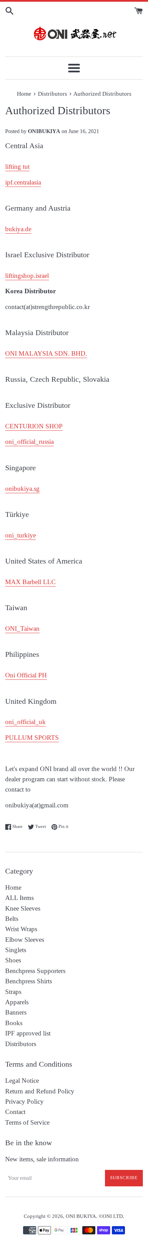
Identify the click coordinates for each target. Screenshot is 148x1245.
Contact (15, 1111)
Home (13, 887)
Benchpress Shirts (28, 981)
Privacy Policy (24, 1101)
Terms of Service (27, 1122)
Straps (13, 991)
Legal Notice (22, 1080)
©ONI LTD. (111, 1216)
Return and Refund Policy (39, 1091)
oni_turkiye (20, 535)
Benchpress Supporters (35, 970)
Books (13, 1023)
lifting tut (17, 166)
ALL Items (19, 897)
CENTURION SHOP (34, 426)
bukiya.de (18, 229)
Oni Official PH (26, 675)
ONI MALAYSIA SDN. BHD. (46, 353)
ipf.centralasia (23, 182)
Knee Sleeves (22, 908)
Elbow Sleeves (24, 939)
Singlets (15, 949)
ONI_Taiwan (22, 628)
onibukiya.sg (22, 488)
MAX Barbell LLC (30, 581)
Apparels (17, 1002)
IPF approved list (28, 1033)
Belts (11, 918)
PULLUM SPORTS (32, 737)
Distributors (20, 1043)
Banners (16, 1012)
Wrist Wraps (21, 929)
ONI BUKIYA (81, 1216)
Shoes (13, 960)
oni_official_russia (29, 441)
